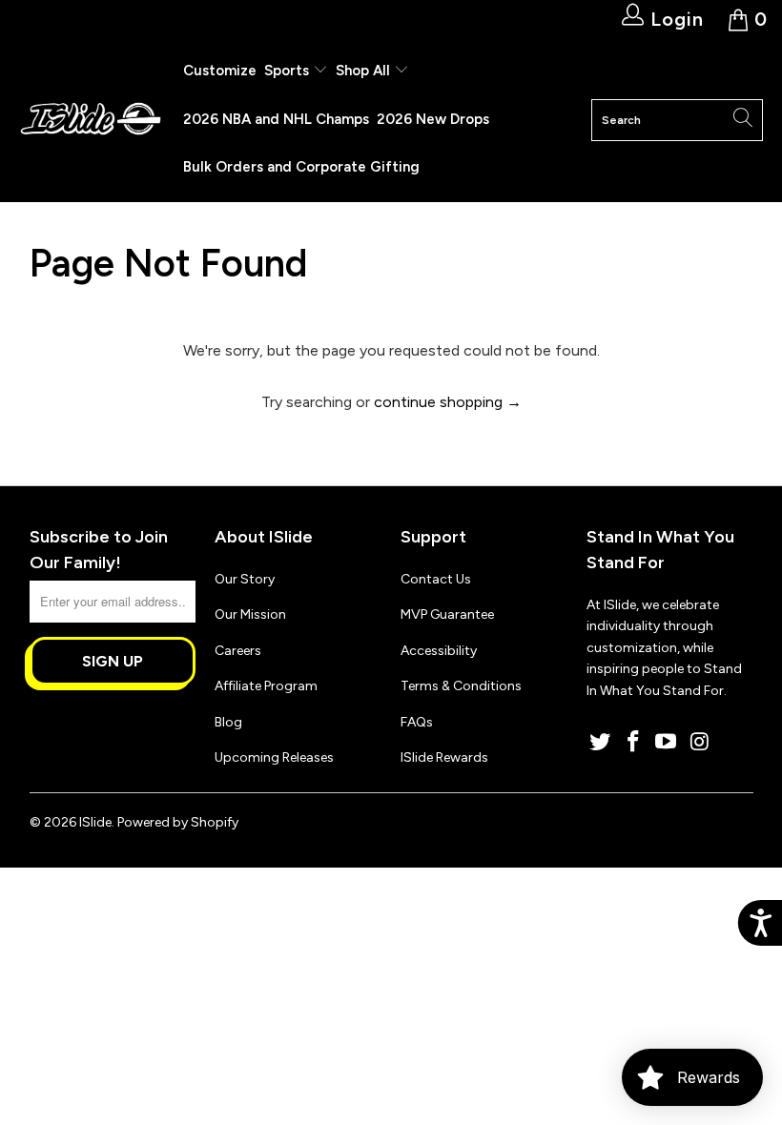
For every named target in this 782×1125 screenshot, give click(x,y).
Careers (238, 651)
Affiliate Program (266, 686)
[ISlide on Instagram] (700, 742)
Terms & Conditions (461, 686)
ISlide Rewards (444, 757)
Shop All (363, 70)
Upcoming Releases (274, 757)
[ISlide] (90, 120)
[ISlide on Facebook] (633, 742)
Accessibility (439, 651)
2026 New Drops (433, 119)
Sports (288, 70)
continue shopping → (448, 402)
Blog (228, 722)
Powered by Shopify (177, 822)
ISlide (95, 822)
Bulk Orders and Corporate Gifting (301, 166)
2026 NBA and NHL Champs (276, 119)
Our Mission (250, 614)
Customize (220, 70)
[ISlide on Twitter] (600, 742)
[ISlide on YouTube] (666, 742)
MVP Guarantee (447, 614)
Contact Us (436, 579)
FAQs (417, 722)
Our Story (245, 579)
